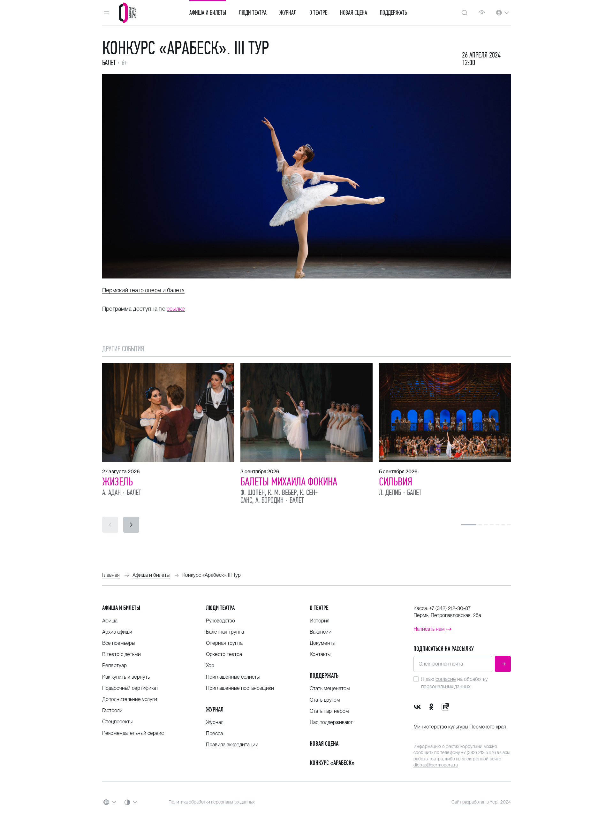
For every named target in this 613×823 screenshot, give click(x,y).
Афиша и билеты (207, 13)
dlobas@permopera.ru (435, 764)
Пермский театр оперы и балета (143, 290)
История (319, 621)
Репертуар (114, 665)
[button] (106, 13)
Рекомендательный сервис (133, 733)
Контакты (320, 654)
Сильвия (395, 481)
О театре (318, 13)
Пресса (214, 733)
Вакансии (320, 632)
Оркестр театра (224, 654)
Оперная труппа (224, 643)
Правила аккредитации (232, 745)
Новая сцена (353, 13)
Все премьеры (118, 643)
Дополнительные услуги (129, 699)
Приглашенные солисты (233, 677)
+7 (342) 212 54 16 (478, 752)
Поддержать (393, 13)
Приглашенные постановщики (240, 688)
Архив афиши (117, 632)
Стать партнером (329, 711)
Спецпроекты (117, 722)
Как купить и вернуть (126, 677)
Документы (322, 643)
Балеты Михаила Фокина (288, 481)
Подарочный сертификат (130, 688)
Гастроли (112, 710)
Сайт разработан (468, 801)
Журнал (288, 13)
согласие (445, 679)
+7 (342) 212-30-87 (450, 608)
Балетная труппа (225, 632)
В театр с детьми (121, 654)
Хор (210, 665)
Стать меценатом (330, 688)
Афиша (109, 621)
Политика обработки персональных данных (212, 801)
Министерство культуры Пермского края (459, 727)
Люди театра (253, 13)
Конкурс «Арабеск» (332, 762)
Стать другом (325, 700)
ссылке (176, 308)
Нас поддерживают (331, 722)
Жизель (117, 481)
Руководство (220, 621)
